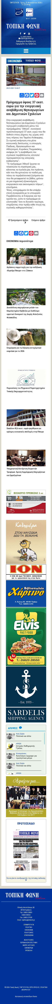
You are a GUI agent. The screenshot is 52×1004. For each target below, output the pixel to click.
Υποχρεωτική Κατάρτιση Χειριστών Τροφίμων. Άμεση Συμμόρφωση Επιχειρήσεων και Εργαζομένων (26, 472)
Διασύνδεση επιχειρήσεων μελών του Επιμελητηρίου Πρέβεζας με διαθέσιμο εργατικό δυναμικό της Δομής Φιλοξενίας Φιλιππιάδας (24, 312)
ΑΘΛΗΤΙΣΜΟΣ (29, 940)
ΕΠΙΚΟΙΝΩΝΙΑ (28, 935)
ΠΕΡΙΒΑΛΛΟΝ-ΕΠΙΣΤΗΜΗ (28, 943)
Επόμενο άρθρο (38, 220)
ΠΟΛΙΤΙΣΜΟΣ (28, 933)
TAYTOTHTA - (15, 3)
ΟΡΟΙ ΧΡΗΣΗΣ (34, 987)
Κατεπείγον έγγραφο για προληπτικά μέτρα (26, 757)
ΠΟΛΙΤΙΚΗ (28, 927)
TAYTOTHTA (24, 987)
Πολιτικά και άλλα (23, 736)
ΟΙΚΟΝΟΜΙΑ (15, 61)
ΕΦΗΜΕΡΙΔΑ (29, 948)
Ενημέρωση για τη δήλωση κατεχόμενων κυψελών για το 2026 (24, 349)
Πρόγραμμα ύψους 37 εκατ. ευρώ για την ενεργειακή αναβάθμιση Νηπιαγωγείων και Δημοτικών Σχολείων (25, 108)
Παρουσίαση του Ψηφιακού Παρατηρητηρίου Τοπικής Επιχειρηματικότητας (26, 390)
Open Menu (26, 51)
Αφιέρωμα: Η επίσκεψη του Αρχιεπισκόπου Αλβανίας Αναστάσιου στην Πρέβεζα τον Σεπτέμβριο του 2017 (26, 813)
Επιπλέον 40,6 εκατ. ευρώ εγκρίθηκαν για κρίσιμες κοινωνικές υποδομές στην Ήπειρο (25, 430)
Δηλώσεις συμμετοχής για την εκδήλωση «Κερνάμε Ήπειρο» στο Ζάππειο (24, 269)
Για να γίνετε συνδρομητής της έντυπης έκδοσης (26, 878)
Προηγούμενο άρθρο (19, 220)
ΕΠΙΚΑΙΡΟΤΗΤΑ (29, 925)
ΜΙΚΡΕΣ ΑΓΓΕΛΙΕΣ (29, 945)
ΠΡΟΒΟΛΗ (28, 950)
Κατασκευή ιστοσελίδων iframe (26, 996)
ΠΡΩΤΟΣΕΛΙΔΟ (26, 823)
